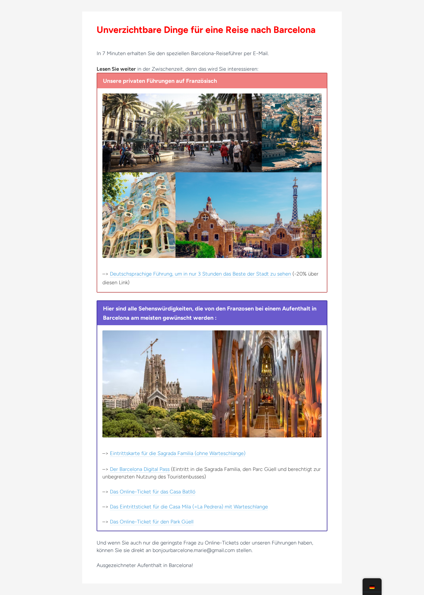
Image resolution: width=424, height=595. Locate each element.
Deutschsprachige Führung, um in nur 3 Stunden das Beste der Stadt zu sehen (200, 274)
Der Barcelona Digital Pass (140, 469)
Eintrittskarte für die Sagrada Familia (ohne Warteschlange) (177, 453)
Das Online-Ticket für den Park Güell (152, 522)
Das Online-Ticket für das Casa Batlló (152, 492)
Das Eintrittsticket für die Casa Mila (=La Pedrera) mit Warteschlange (189, 507)
